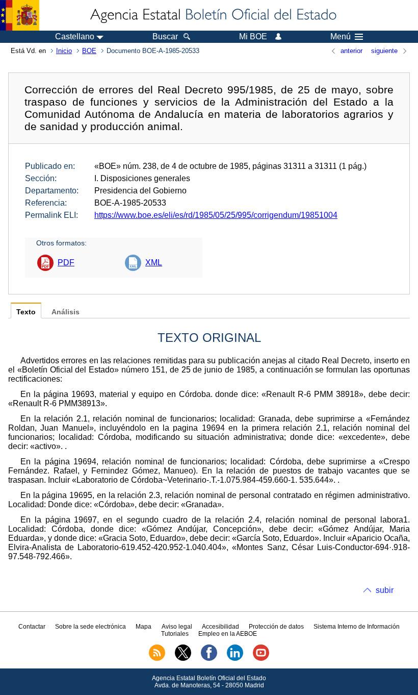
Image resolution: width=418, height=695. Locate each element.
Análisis (65, 312)
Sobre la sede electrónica (90, 626)
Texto (26, 312)
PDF (66, 262)
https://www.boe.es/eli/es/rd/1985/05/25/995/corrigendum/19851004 (215, 215)
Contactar (31, 626)
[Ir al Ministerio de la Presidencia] (19, 15)
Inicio (64, 51)
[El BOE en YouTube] (261, 658)
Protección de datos (276, 626)
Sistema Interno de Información (357, 626)
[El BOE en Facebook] (209, 658)
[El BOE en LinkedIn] (235, 658)
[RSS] (157, 658)
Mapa (143, 626)
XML (153, 262)
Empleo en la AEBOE (227, 633)
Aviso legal (177, 626)
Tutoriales (175, 633)
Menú (340, 37)
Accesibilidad (220, 626)
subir (385, 590)
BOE (89, 51)
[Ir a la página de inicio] (212, 15)
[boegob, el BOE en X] (183, 658)
